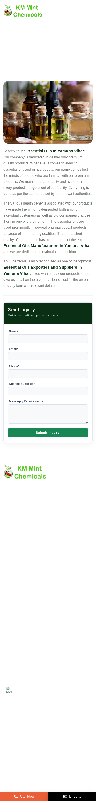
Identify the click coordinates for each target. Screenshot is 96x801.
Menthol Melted (15, 617)
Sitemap (10, 557)
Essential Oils (14, 632)
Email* (13, 349)
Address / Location (22, 384)
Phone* (14, 366)
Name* (14, 331)
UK (30, 726)
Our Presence (14, 564)
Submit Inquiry (47, 433)
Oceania (71, 739)
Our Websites (14, 572)
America (13, 726)
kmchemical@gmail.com (45, 670)
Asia (36, 739)
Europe (47, 726)
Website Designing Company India (48, 783)
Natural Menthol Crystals (22, 601)
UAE (64, 726)
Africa (52, 739)
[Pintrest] (7, 754)
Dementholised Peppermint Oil (27, 624)
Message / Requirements (26, 401)
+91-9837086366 (35, 654)
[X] (19, 754)
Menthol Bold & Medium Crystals (29, 609)
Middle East (15, 739)
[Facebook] (30, 754)
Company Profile (16, 541)
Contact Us (12, 549)
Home (8, 534)
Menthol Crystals (16, 594)
